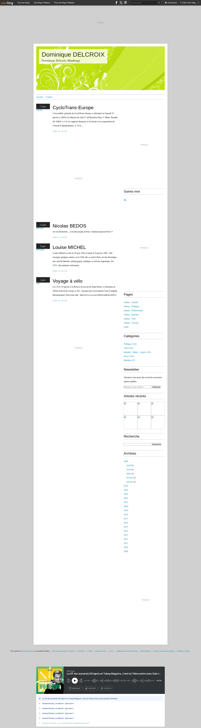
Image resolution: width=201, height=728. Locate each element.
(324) (130, 343)
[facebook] (116, 2)
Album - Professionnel (133, 310)
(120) (129, 356)
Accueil (39, 96)
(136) (137, 352)
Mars (128, 473)
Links (126, 326)
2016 (126, 522)
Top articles (81, 651)
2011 (126, 543)
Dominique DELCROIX (73, 54)
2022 (126, 498)
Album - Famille (131, 302)
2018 (126, 514)
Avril (128, 469)
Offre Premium (145, 651)
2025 (126, 485)
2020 (126, 506)
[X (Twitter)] (121, 2)
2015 (126, 526)
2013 (126, 534)
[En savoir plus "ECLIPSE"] (130, 409)
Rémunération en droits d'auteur (127, 651)
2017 (126, 518)
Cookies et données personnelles (163, 651)
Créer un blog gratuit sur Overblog (63, 651)
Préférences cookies (183, 651)
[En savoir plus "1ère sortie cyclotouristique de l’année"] (158, 422)
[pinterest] (125, 2)
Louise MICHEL (69, 247)
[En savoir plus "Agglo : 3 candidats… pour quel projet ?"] (144, 409)
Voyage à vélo (67, 281)
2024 (126, 489)
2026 (126, 461)
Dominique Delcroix (27, 651)
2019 (126, 510)
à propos (107, 688)
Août (128, 465)
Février (129, 477)
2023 (126, 493)
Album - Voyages (131, 322)
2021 (126, 502)
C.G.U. (112, 651)
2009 (126, 551)
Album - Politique (131, 306)
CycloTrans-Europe (73, 107)
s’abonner (76, 688)
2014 (126, 530)
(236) (128, 347)
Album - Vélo (130, 318)
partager (92, 688)
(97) (129, 360)
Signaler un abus (101, 651)
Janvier (129, 481)
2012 (126, 539)
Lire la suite (60, 131)
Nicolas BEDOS (69, 225)
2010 (126, 547)
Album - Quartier (131, 314)
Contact (49, 96)
